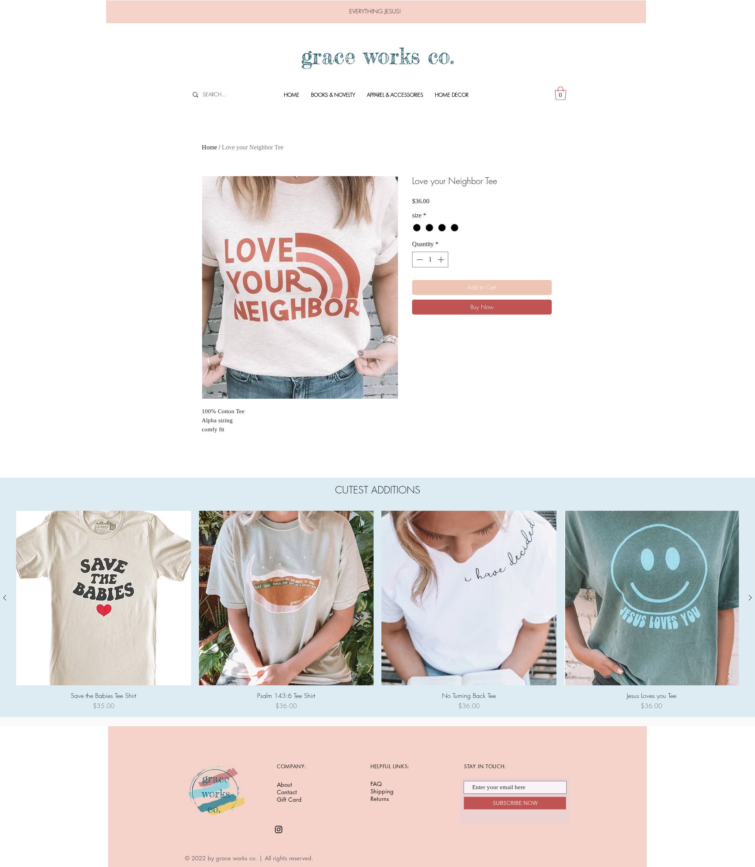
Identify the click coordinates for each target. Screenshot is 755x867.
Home (209, 147)
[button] (560, 93)
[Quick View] (103, 598)
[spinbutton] (430, 259)
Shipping (382, 791)
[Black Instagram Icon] (279, 829)
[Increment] (441, 259)
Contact (287, 792)
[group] (377, 610)
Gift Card (289, 799)
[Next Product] (750, 597)
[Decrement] (418, 259)
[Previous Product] (4, 597)
